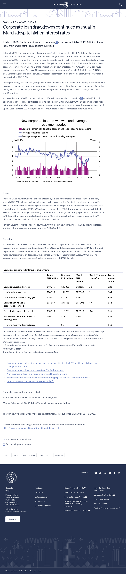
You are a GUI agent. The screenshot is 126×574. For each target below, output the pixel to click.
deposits (16, 455)
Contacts (9, 488)
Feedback (39, 488)
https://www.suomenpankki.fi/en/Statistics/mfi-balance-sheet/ (33, 428)
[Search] (120, 4)
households (59, 455)
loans (6, 455)
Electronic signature (43, 506)
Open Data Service (101, 499)
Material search (100, 504)
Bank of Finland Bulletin (74, 488)
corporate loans (29, 455)
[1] (56, 42)
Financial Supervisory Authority (102, 489)
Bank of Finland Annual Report (76, 510)
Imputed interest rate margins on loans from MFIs (30, 381)
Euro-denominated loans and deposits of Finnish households (35, 370)
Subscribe (12, 519)
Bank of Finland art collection (106, 508)
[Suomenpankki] (66, 4)
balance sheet (45, 455)
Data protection (41, 497)
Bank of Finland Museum (74, 492)
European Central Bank (103, 495)
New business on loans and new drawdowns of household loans (37, 373)
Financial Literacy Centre (74, 497)
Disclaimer (39, 492)
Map (7, 490)
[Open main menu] (6, 4)
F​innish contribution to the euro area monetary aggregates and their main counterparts (48, 377)
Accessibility (40, 501)
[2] (81, 98)
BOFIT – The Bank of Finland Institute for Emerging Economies (75, 503)
